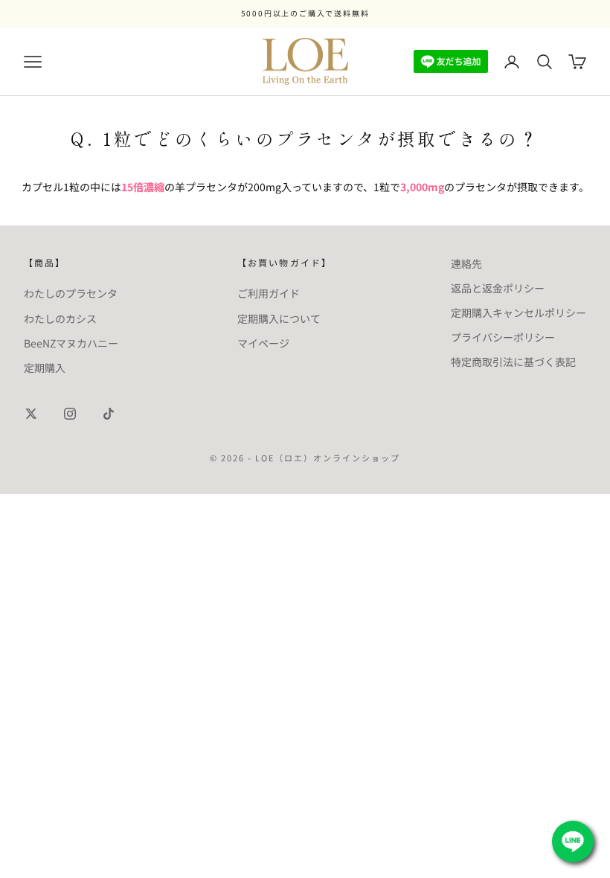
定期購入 (44, 367)
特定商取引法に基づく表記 (513, 361)
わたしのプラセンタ (71, 293)
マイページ (263, 343)
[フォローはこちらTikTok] (108, 413)
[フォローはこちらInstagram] (69, 413)
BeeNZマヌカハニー (71, 343)
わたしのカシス (60, 318)
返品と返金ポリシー (498, 288)
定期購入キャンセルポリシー (518, 312)
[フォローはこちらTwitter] (31, 413)
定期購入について (279, 318)
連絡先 (466, 263)
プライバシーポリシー (503, 337)
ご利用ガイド (268, 293)
